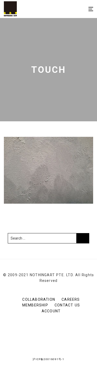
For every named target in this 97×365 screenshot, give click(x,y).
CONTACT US (67, 305)
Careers (71, 299)
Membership (35, 305)
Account (51, 311)
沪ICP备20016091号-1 (48, 359)
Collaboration (38, 299)
